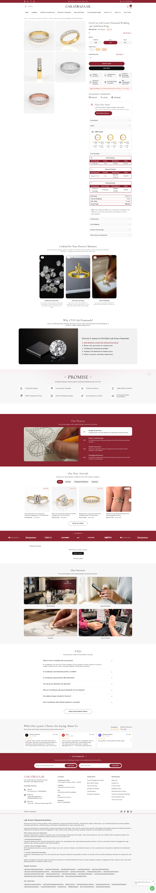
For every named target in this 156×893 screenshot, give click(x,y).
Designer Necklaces (93, 794)
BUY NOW (106, 68)
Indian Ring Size (93, 54)
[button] (110, 120)
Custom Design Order (94, 12)
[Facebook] (28, 1)
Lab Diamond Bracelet (85, 874)
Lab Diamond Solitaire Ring (59, 871)
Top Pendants (91, 791)
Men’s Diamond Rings (87, 887)
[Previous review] (25, 740)
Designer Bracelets (93, 788)
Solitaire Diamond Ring (77, 871)
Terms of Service (117, 799)
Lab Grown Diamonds (52, 869)
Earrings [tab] (68, 482)
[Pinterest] (31, 1)
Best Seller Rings (92, 783)
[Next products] (130, 500)
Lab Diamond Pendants (69, 874)
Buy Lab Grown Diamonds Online (76, 876)
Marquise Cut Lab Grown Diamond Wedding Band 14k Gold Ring (90, 514)
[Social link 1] (121, 812)
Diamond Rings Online (94, 871)
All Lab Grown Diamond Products (38, 18)
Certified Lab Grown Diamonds (34, 876)
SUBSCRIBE (70, 765)
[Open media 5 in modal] (39, 98)
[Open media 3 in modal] (39, 67)
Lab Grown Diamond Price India (34, 874)
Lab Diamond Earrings (53, 874)
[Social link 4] (131, 812)
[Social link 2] (125, 812)
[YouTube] (34, 1)
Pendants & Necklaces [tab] (81, 482)
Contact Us (107, 12)
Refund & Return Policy (119, 791)
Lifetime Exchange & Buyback (121, 794)
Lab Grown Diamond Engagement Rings (36, 871)
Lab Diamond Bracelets (31, 887)
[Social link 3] (128, 812)
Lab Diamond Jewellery (68, 869)
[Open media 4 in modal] (70, 67)
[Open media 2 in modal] (70, 36)
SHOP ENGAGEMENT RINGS (78, 711)
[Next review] (131, 740)
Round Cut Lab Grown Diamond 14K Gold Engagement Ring (117, 514)
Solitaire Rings (70, 884)
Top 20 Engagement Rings (95, 780)
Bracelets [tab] (95, 482)
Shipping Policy (116, 788)
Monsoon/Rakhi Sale (118, 797)
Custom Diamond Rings (48, 887)
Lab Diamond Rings (84, 869)
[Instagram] (25, 1)
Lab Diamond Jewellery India (55, 876)
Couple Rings (62, 887)
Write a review (78, 553)
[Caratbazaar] (78, 6)
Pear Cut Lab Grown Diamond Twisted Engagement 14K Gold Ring (64, 514)
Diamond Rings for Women (85, 884)
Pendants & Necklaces (47, 12)
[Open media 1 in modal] (39, 36)
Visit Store (127, 12)
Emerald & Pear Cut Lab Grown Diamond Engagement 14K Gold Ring (36, 514)
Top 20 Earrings (92, 786)
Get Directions (103, 113)
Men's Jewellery (79, 12)
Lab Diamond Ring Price (110, 871)
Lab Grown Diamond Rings (100, 869)
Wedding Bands (73, 887)
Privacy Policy (116, 786)
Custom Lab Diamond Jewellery (104, 874)
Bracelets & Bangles (64, 12)
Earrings (34, 12)
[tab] (107, 343)
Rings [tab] (60, 482)
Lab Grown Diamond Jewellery (33, 869)
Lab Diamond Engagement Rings (53, 884)
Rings (27, 12)
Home (25, 18)
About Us (118, 12)
